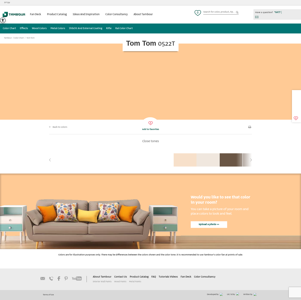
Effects (24, 28)
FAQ (153, 276)
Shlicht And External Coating (85, 28)
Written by (248, 294)
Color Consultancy (116, 14)
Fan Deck (35, 14)
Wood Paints (120, 281)
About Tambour (143, 14)
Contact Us (120, 276)
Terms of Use (48, 294)
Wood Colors (39, 28)
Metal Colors (58, 28)
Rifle (108, 28)
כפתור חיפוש (237, 12)
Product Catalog (57, 14)
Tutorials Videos (168, 276)
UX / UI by (231, 294)
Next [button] (251, 160)
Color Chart (9, 28)
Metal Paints (135, 281)
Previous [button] (50, 160)
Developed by (213, 294)
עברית (7, 2)
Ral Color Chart (124, 28)
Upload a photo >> (209, 224)
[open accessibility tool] (3, 20)
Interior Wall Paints (102, 281)
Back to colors (60, 127)
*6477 (277, 12)
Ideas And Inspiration (86, 14)
